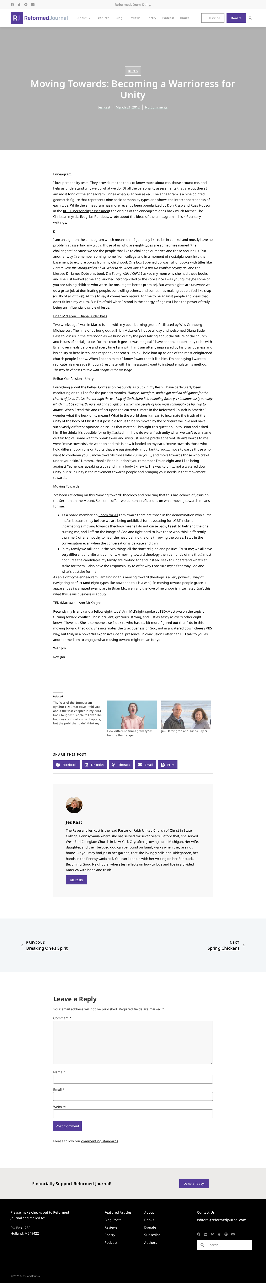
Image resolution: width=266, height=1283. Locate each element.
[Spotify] (26, 4)
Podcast (168, 18)
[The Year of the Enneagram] (80, 713)
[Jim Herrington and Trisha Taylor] (186, 715)
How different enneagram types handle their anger (130, 733)
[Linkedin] (205, 1234)
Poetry (151, 18)
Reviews (134, 18)
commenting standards (99, 1141)
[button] (250, 18)
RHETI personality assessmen (86, 211)
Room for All (108, 515)
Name (59, 1072)
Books (184, 18)
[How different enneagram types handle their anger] (132, 715)
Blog (119, 18)
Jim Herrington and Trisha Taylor (184, 731)
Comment (62, 1018)
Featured (103, 18)
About (82, 18)
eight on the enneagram (85, 239)
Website (59, 1106)
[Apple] (19, 4)
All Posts (76, 880)
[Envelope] (32, 4)
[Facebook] (12, 4)
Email (58, 1089)
